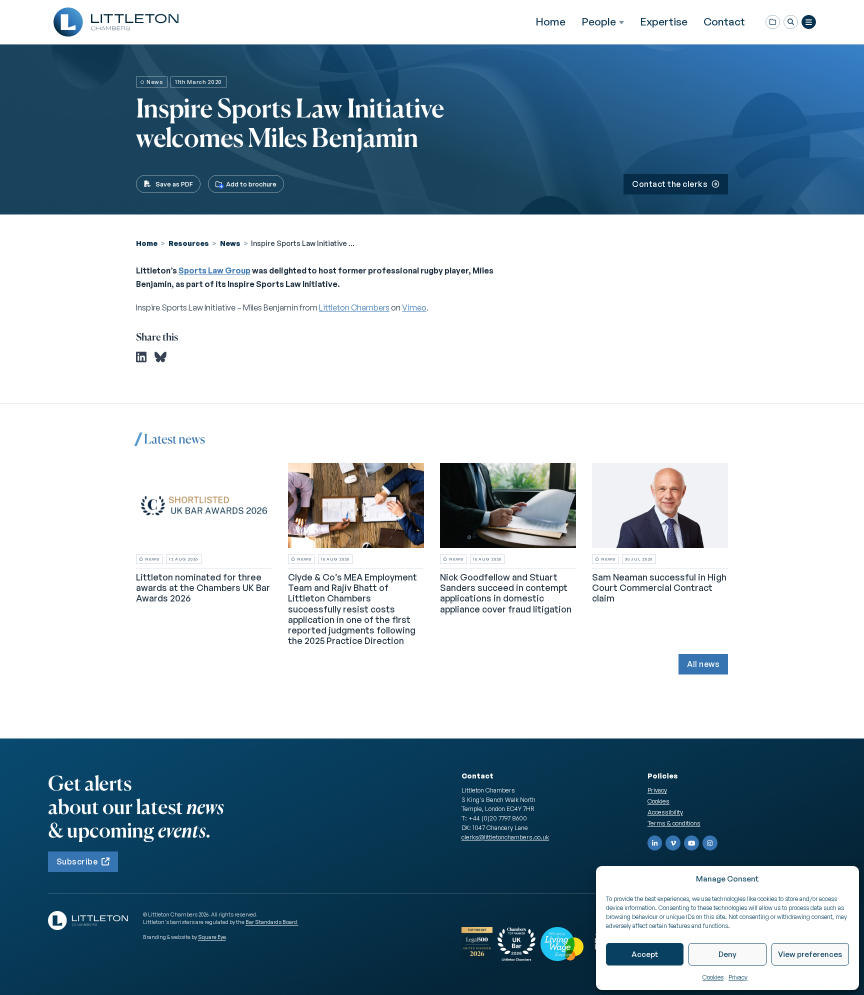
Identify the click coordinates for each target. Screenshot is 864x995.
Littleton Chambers (354, 307)
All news (703, 664)
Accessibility (665, 812)
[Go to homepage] (116, 22)
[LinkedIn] (655, 843)
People (599, 22)
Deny (727, 954)
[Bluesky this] (160, 357)
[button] (791, 22)
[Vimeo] (673, 843)
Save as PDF (174, 184)
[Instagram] (710, 843)
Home (551, 21)
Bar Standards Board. (272, 922)
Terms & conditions (674, 823)
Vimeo (414, 307)
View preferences (810, 954)
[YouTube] (691, 843)
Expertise (664, 21)
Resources (188, 243)
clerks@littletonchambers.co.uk (505, 837)
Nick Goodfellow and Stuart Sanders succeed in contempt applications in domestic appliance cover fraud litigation (506, 593)
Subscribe (77, 861)
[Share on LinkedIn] (141, 357)
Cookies (713, 977)
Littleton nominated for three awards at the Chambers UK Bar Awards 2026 (203, 588)
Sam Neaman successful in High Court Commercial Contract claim (659, 588)
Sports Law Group (214, 271)
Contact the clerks (670, 184)
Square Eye (212, 937)
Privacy (738, 977)
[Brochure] (773, 22)
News (230, 243)
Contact (724, 21)
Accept (645, 954)
